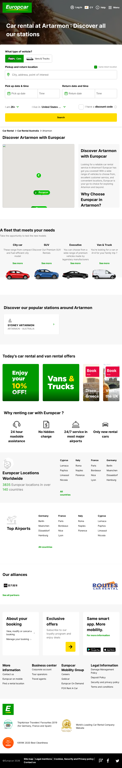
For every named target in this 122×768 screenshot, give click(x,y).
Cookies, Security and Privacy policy (74, 759)
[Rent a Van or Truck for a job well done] (61, 382)
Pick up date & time (17, 86)
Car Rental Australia (28, 130)
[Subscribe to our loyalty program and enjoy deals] (70, 647)
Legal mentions (43, 759)
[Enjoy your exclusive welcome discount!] (21, 382)
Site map (28, 759)
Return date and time (75, 86)
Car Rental (8, 130)
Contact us (30, 762)
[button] (39, 176)
